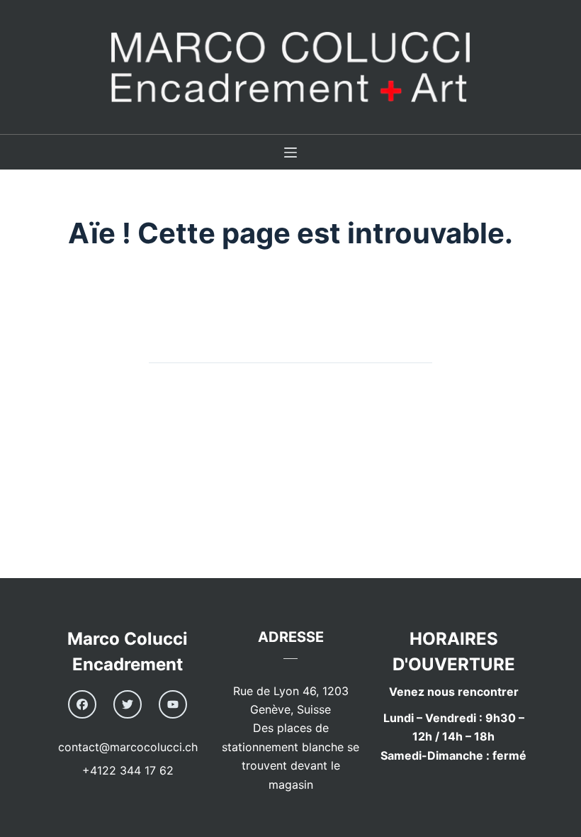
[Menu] (290, 152)
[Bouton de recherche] (418, 349)
